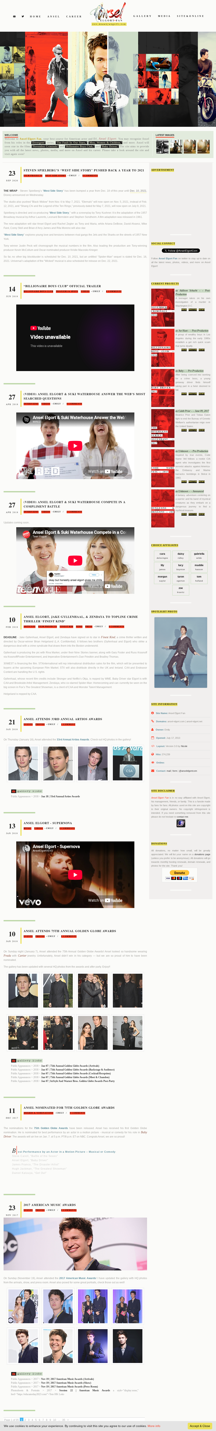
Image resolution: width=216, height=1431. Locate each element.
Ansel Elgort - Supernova (48, 823)
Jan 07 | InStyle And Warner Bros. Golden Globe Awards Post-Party (78, 1081)
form (175, 771)
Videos (85, 291)
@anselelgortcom (188, 771)
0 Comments (90, 176)
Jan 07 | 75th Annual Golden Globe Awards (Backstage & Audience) (78, 1069)
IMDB (184, 310)
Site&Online (191, 16)
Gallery (142, 16)
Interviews (31, 404)
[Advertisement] (183, 201)
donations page (202, 854)
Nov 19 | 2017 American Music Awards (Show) (66, 1382)
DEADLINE (10, 637)
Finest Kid (66, 626)
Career (74, 16)
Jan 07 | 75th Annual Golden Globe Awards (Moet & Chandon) (75, 1077)
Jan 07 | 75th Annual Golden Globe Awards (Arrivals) (70, 1065)
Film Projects (33, 176)
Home (36, 16)
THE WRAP (10, 190)
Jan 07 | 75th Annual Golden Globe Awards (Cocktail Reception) (76, 1073)
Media (164, 16)
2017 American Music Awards (50, 1205)
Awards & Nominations (38, 1113)
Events (28, 724)
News (202, 310)
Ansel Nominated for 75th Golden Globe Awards (69, 1107)
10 (54, 1420)
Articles (29, 626)
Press (88, 626)
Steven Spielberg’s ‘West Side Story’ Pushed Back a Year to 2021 (84, 170)
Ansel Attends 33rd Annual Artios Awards (63, 719)
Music (27, 828)
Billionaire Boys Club (38, 291)
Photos (193, 310)
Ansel (53, 16)
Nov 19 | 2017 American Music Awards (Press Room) (69, 1386)
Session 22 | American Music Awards (84, 1390)
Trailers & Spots (67, 291)
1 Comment (68, 724)
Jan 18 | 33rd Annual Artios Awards (60, 796)
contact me (182, 816)
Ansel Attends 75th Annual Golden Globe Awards (70, 931)
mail (169, 771)
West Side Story (55, 176)
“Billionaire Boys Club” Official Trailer (62, 286)
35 (63, 1420)
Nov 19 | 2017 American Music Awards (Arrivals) (67, 1379)
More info (154, 1426)
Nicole (184, 746)
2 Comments (74, 512)
